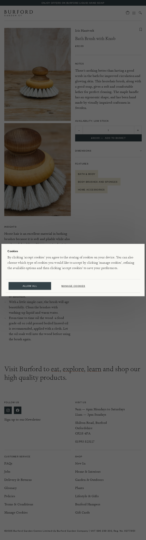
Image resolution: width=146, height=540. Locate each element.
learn (94, 369)
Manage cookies (73, 286)
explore (73, 369)
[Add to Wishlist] (141, 29)
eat (55, 369)
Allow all (30, 286)
